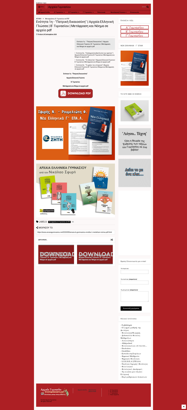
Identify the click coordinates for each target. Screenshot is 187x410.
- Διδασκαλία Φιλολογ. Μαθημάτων (131, 336)
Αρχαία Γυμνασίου (59, 7)
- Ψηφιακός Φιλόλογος (130, 358)
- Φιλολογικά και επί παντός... (134, 345)
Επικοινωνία (134, 12)
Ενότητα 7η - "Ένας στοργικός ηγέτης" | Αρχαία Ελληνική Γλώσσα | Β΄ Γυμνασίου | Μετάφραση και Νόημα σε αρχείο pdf (95, 257)
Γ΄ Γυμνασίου (87, 12)
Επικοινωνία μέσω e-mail (92, 390)
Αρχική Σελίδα (45, 12)
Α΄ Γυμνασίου (58, 12)
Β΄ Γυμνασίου (73, 12)
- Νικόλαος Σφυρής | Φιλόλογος (134, 364)
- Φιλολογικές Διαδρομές (131, 369)
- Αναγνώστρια (127, 340)
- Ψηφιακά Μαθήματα (130, 356)
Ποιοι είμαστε (114, 394)
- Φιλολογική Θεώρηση (130, 332)
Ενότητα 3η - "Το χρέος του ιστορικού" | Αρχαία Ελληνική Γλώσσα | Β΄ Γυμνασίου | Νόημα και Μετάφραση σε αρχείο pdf (94, 67)
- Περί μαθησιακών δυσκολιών (134, 377)
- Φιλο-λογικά (127, 366)
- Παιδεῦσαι (126, 348)
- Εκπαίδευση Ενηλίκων (131, 353)
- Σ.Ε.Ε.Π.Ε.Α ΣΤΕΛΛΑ (131, 361)
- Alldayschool (126, 343)
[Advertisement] (54, 53)
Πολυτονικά (101, 12)
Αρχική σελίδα (82, 390)
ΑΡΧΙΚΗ (38, 19)
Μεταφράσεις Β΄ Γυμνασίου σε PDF (57, 19)
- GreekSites (125, 351)
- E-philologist (126, 325)
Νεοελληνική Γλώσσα (118, 12)
